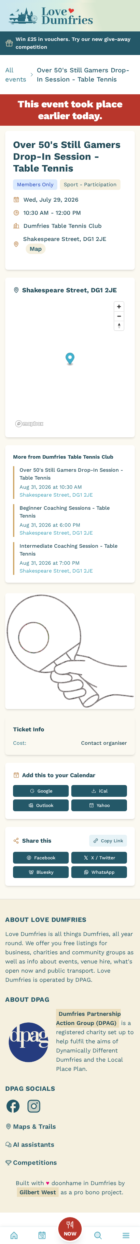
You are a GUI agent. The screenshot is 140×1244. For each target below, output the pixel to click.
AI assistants (33, 1144)
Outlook (44, 805)
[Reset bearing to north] (119, 325)
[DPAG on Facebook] (13, 1106)
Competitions (35, 1162)
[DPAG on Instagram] (34, 1106)
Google (44, 791)
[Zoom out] (119, 316)
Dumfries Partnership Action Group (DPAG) (88, 1018)
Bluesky (44, 872)
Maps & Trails (34, 1126)
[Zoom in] (119, 306)
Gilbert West (38, 1192)
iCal (103, 791)
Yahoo (103, 805)
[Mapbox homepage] (29, 424)
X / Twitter (103, 857)
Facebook (44, 857)
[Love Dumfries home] (50, 17)
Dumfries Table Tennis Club (62, 225)
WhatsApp (103, 872)
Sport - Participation (90, 184)
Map (36, 248)
